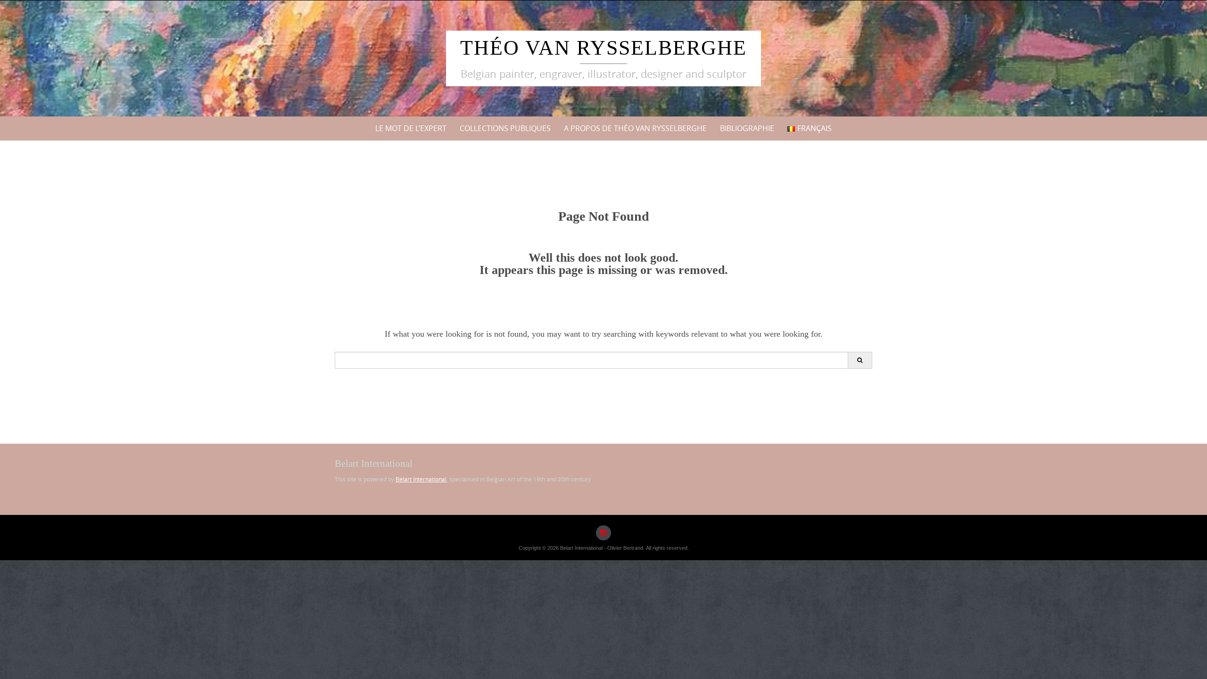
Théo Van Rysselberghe (603, 47)
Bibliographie (747, 128)
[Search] (859, 360)
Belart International (421, 479)
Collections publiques (505, 128)
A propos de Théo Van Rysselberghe (635, 128)
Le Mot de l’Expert (410, 128)
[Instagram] (603, 532)
